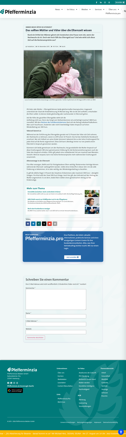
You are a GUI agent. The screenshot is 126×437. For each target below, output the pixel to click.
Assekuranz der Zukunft (87, 373)
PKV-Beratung (84, 376)
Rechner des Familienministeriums (53, 122)
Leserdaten (62, 383)
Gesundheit (105, 376)
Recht (63, 46)
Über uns (112, 9)
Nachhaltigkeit (84, 389)
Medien (85, 9)
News (57, 9)
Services (98, 9)
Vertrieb (104, 386)
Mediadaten (62, 379)
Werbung (82, 400)
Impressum (97, 422)
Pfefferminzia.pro (113, 13)
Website (29, 329)
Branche (104, 396)
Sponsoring (83, 403)
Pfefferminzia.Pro (64, 399)
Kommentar (30, 288)
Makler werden (84, 383)
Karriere (60, 376)
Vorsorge (104, 389)
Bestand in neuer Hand (87, 379)
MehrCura (61, 402)
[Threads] (17, 383)
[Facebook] (8, 383)
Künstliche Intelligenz (86, 386)
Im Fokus (71, 9)
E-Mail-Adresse (32, 321)
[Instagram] (14, 383)
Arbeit (103, 373)
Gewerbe (104, 383)
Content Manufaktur (65, 386)
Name (28, 313)
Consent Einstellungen (67, 422)
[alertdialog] (63, 433)
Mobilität (104, 379)
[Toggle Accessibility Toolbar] (121, 432)
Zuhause (104, 393)
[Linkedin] (11, 383)
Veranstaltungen (85, 406)
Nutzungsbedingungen (84, 422)
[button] (28, 223)
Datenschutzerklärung (110, 422)
